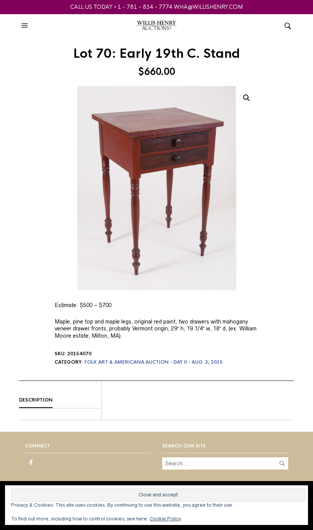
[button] (25, 25)
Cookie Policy (165, 519)
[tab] (60, 400)
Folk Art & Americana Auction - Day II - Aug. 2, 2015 (153, 362)
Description (36, 400)
